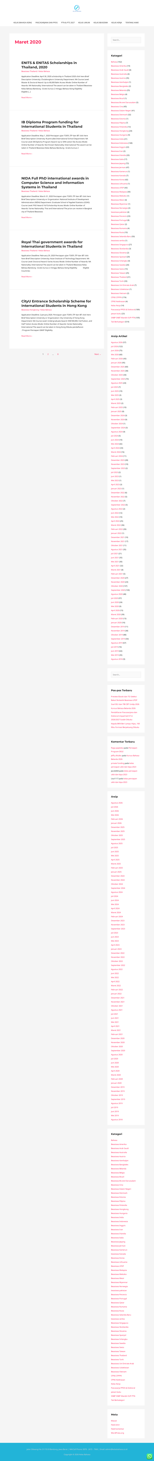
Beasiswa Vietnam (118, 293)
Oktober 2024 (117, 423)
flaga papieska (117, 748)
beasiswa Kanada (118, 175)
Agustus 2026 (117, 342)
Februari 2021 (117, 574)
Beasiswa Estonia (118, 118)
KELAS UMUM (84, 22)
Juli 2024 (114, 436)
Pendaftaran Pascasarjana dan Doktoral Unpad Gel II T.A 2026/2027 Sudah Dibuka (124, 716)
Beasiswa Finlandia (119, 127)
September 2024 (118, 427)
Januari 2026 (116, 362)
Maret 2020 (116, 614)
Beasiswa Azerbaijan (119, 82)
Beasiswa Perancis (119, 216)
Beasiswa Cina (117, 106)
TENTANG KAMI (132, 22)
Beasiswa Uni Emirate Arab (122, 285)
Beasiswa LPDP (117, 187)
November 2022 (118, 496)
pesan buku (116, 313)
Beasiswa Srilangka (119, 261)
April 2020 (115, 610)
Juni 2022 (115, 513)
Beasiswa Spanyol (118, 256)
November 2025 (118, 371)
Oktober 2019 (117, 634)
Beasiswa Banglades (119, 86)
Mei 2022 (115, 517)
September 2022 (118, 505)
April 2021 (115, 565)
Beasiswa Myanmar (119, 204)
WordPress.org (117, 1433)
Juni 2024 (115, 440)
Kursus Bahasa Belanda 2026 (123, 708)
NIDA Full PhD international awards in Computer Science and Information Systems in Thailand (55, 182)
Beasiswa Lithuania (119, 183)
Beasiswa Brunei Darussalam (123, 102)
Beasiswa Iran (117, 151)
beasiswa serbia (118, 240)
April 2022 (115, 521)
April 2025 (115, 399)
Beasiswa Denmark (119, 114)
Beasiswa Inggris (118, 147)
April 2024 (115, 448)
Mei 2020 (115, 606)
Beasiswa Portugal (119, 220)
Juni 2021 (115, 557)
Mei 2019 (115, 655)
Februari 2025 (117, 407)
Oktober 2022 (117, 500)
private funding (117, 763)
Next (97, 354)
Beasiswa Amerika (118, 66)
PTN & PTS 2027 (68, 22)
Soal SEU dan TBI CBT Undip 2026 (125, 704)
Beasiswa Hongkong (30, 310)
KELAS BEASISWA (101, 22)
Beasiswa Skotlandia (119, 248)
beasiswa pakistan (119, 212)
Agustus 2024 (117, 431)
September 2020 (118, 590)
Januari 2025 (116, 411)
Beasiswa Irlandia (118, 155)
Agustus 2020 (117, 594)
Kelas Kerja (115, 305)
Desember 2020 (117, 578)
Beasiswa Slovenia (118, 252)
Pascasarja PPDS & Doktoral (123, 309)
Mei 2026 (115, 354)
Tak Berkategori (118, 321)
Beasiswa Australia (119, 74)
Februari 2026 (117, 358)
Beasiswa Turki (117, 281)
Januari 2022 (116, 533)
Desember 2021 (117, 537)
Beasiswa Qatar (117, 224)
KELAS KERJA (116, 22)
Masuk (114, 1420)
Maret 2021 (116, 570)
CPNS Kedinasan (118, 301)
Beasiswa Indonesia (119, 143)
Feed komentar (117, 1429)
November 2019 (118, 630)
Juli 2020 (114, 598)
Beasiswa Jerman (118, 167)
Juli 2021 (114, 553)
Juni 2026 (115, 350)
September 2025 (118, 379)
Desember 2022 (117, 492)
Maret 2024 (116, 452)
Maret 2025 (116, 403)
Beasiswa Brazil (117, 98)
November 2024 (118, 419)
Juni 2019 (115, 651)
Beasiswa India (117, 139)
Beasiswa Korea (117, 179)
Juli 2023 (114, 472)
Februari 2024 (117, 456)
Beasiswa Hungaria (119, 135)
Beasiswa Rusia (117, 232)
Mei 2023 (115, 480)
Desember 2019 (117, 626)
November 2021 (118, 541)
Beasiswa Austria (118, 78)
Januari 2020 (116, 622)
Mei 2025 (115, 395)
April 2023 (115, 484)
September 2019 (118, 639)
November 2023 (118, 464)
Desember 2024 (117, 415)
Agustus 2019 (117, 643)
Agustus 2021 (117, 549)
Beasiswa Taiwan (118, 273)
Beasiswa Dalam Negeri (121, 110)
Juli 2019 (114, 647)
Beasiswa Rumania (119, 228)
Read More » (26, 97)
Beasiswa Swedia (118, 265)
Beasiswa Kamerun (119, 171)
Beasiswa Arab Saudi (120, 70)
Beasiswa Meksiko (119, 196)
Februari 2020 (117, 618)
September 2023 (118, 468)
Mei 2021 (115, 561)
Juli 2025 (114, 387)
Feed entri (115, 1425)
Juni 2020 (115, 602)
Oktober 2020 (117, 586)
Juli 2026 (114, 346)
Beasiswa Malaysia (119, 192)
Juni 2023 (115, 476)
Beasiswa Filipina (118, 122)
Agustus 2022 (117, 509)
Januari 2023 (116, 488)
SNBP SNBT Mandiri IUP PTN (123, 317)
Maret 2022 (116, 525)
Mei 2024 (115, 444)
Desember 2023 (117, 460)
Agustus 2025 (117, 383)
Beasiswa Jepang (118, 163)
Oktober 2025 (117, 375)
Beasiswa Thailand (29, 71)
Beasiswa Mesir (117, 200)
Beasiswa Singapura (119, 244)
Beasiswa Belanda (118, 90)
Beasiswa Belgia (118, 94)
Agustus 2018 (117, 659)
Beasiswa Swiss (117, 269)
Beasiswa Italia (117, 159)
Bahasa (114, 62)
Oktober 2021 (117, 545)
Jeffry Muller (116, 755)
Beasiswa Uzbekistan (120, 289)
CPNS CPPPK (116, 297)
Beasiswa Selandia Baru (121, 236)
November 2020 (118, 582)
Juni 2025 (115, 391)
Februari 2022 (117, 529)
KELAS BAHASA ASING (23, 22)
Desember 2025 (117, 366)
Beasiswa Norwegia (119, 208)
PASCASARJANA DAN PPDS (47, 22)
